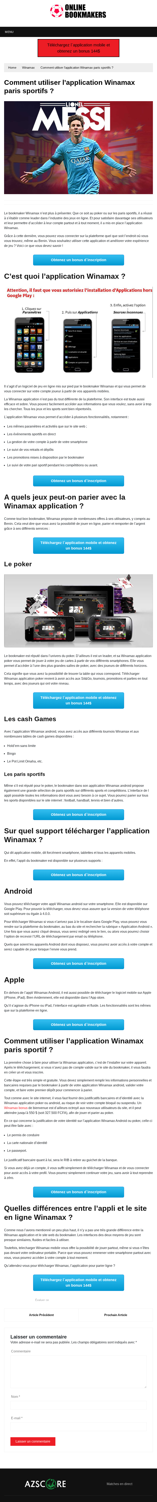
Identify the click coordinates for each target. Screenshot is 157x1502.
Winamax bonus (16, 1108)
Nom (15, 1396)
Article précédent (41, 1315)
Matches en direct (119, 1484)
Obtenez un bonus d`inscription (78, 260)
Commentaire (21, 1351)
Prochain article (115, 1315)
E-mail (16, 1418)
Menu (9, 32)
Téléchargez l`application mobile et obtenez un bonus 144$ (78, 48)
